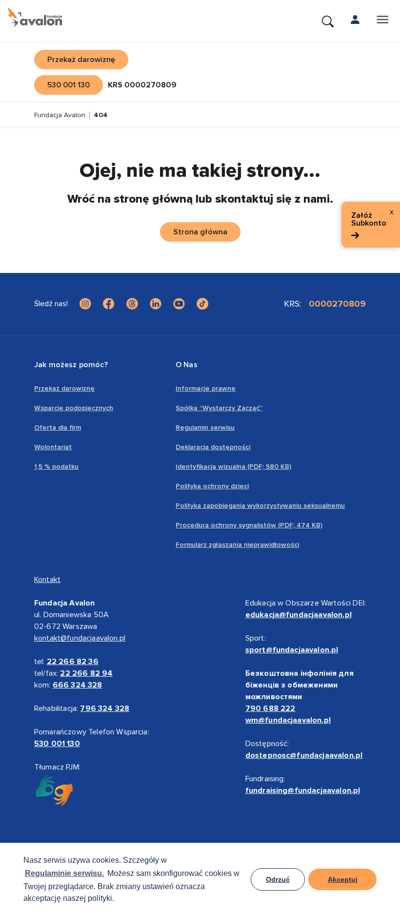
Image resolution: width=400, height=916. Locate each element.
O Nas (187, 365)
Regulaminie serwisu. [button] (64, 873)
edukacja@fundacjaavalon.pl (298, 615)
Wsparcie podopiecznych (73, 408)
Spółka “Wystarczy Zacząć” (219, 408)
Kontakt (47, 579)
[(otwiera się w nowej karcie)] (85, 304)
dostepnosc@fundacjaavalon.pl (303, 755)
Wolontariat (53, 447)
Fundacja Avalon (59, 115)
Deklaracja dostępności (213, 447)
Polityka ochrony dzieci (212, 486)
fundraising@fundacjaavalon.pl (302, 790)
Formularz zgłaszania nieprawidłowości (237, 545)
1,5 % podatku (56, 466)
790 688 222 (270, 708)
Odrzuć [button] (278, 879)
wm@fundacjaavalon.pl (288, 720)
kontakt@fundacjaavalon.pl (79, 638)
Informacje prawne (206, 388)
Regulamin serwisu (205, 427)
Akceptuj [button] (343, 879)
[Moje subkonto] (355, 21)
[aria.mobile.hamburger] (382, 21)
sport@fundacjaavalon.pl (292, 650)
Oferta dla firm (57, 427)
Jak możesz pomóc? (71, 365)
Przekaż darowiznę (64, 388)
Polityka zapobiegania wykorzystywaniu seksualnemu (260, 505)
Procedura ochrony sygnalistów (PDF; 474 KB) (249, 525)
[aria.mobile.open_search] (328, 21)
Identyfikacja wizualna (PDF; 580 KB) (233, 466)
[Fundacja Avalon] (35, 17)
